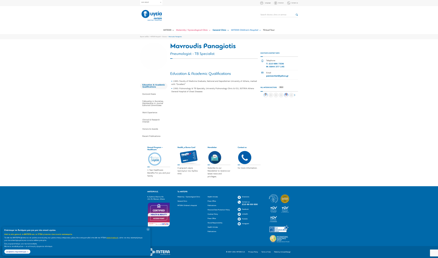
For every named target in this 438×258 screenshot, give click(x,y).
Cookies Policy (213, 214)
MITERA (167, 30)
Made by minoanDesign (282, 252)
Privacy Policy (253, 252)
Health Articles (213, 197)
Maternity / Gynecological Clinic (192, 30)
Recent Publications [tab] (151, 136)
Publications (212, 205)
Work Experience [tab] (149, 113)
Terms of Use (266, 252)
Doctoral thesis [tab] (149, 94)
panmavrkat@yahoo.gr (277, 76)
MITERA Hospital (155, 36)
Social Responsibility (215, 223)
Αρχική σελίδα (144, 36)
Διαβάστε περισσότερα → (17, 251)
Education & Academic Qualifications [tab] (153, 86)
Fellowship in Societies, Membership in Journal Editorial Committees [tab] (153, 103)
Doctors (164, 36)
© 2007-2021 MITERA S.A (235, 252)
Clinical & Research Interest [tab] (151, 121)
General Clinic (219, 30)
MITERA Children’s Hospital (244, 30)
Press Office (212, 201)
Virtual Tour (269, 30)
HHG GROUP (145, 2)
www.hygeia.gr (112, 237)
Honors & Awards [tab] (150, 129)
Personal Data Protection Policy (219, 210)
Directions (245, 197)
